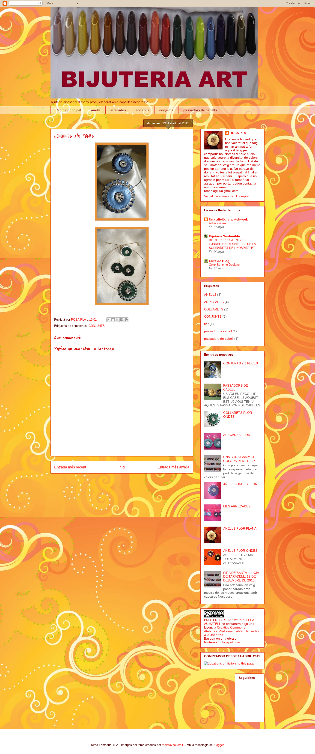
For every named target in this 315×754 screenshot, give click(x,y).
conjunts (166, 110)
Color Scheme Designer (225, 264)
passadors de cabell (218, 338)
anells (96, 110)
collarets (142, 110)
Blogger (218, 745)
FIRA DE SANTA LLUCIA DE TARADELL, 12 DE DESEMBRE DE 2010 (241, 576)
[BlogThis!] (113, 319)
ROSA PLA (238, 133)
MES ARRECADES (236, 506)
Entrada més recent (70, 467)
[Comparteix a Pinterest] (126, 319)
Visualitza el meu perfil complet (226, 196)
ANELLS (210, 294)
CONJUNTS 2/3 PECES (240, 363)
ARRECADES (214, 302)
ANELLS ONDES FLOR (240, 484)
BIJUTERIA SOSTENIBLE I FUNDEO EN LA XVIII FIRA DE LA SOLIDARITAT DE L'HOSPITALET (232, 244)
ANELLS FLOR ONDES (240, 550)
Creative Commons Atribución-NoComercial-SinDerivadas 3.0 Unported (231, 631)
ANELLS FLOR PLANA (239, 528)
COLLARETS (213, 309)
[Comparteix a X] (117, 319)
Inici (122, 467)
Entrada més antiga (173, 467)
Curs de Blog (219, 261)
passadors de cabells (200, 110)
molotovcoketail (172, 745)
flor (206, 324)
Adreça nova (217, 223)
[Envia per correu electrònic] (108, 319)
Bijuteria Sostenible (224, 236)
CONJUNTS (97, 326)
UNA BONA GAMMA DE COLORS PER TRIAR (240, 459)
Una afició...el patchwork (228, 219)
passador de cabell (218, 331)
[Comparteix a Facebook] (121, 319)
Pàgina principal (68, 110)
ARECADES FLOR (236, 435)
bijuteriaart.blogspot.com (222, 642)
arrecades (118, 110)
